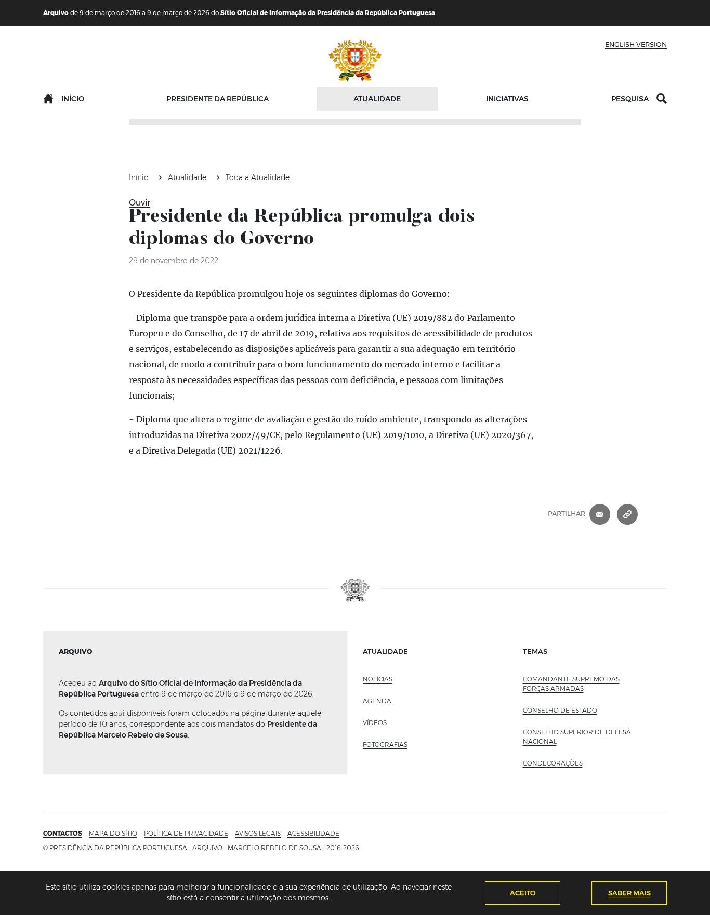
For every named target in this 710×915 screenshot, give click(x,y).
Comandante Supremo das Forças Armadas (571, 683)
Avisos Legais (258, 833)
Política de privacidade (186, 833)
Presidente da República (217, 98)
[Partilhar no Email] (600, 514)
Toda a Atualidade (258, 177)
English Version (636, 44)
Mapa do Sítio (113, 833)
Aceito (523, 893)
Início (72, 98)
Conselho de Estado (560, 710)
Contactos (62, 833)
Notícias (377, 679)
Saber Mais (629, 893)
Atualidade (377, 98)
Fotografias (385, 744)
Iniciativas (507, 98)
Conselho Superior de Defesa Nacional (577, 736)
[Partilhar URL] (627, 514)
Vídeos (375, 723)
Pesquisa (630, 98)
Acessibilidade (313, 833)
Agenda (377, 701)
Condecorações (553, 763)
